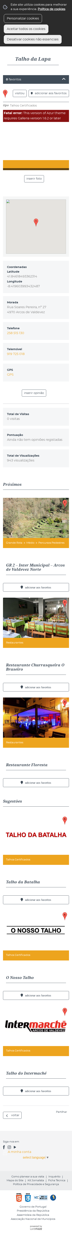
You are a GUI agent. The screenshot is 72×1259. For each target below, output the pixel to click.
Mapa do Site (15, 1180)
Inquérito (54, 1176)
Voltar (15, 1115)
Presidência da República (33, 1211)
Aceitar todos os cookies (26, 29)
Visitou (19, 93)
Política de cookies (51, 9)
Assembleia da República (33, 1215)
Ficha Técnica (56, 1180)
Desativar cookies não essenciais (33, 39)
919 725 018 (16, 354)
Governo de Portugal (33, 1207)
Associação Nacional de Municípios (33, 1219)
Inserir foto (34, 178)
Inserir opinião (34, 393)
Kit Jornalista (36, 1180)
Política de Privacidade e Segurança (36, 1184)
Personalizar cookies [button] (23, 18)
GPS (10, 374)
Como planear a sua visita (27, 1176)
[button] (36, 222)
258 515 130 (15, 333)
